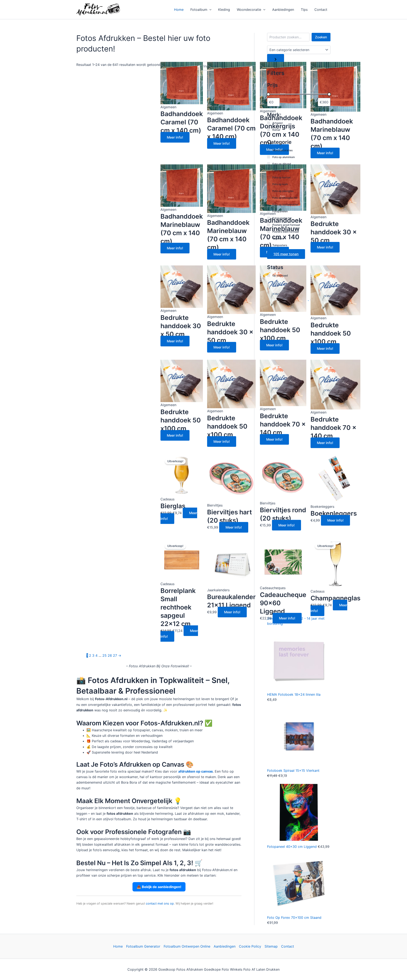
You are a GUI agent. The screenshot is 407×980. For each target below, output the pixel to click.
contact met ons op (160, 903)
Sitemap (271, 946)
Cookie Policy (250, 946)
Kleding (224, 9)
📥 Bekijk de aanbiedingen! (159, 887)
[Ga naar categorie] (275, 59)
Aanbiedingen (283, 9)
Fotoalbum (198, 9)
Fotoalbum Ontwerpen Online (187, 946)
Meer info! (175, 137)
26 (110, 655)
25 (104, 655)
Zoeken (321, 37)
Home (179, 9)
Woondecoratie (249, 9)
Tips (304, 9)
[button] (209, 9)
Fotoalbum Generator (143, 946)
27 (115, 655)
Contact (320, 9)
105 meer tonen (286, 254)
